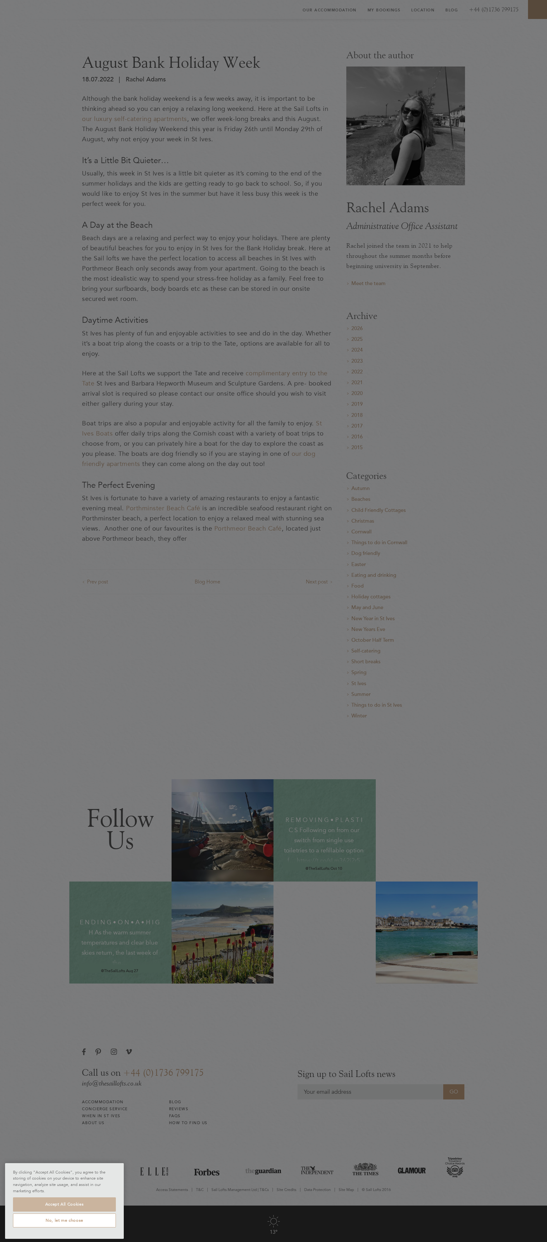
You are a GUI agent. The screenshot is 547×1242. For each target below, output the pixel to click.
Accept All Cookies (64, 1204)
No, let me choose (64, 1220)
